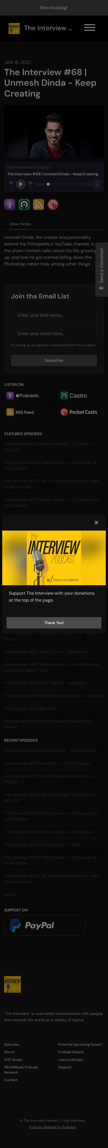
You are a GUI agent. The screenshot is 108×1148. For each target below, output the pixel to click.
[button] (96, 522)
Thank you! (54, 622)
